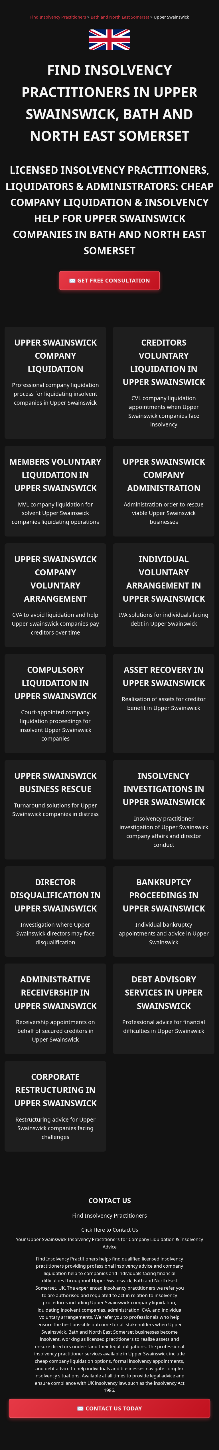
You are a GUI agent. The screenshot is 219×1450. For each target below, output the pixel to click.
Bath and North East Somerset (120, 17)
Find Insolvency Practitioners (58, 17)
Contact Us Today (109, 1408)
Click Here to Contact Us (109, 1229)
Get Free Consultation (109, 280)
